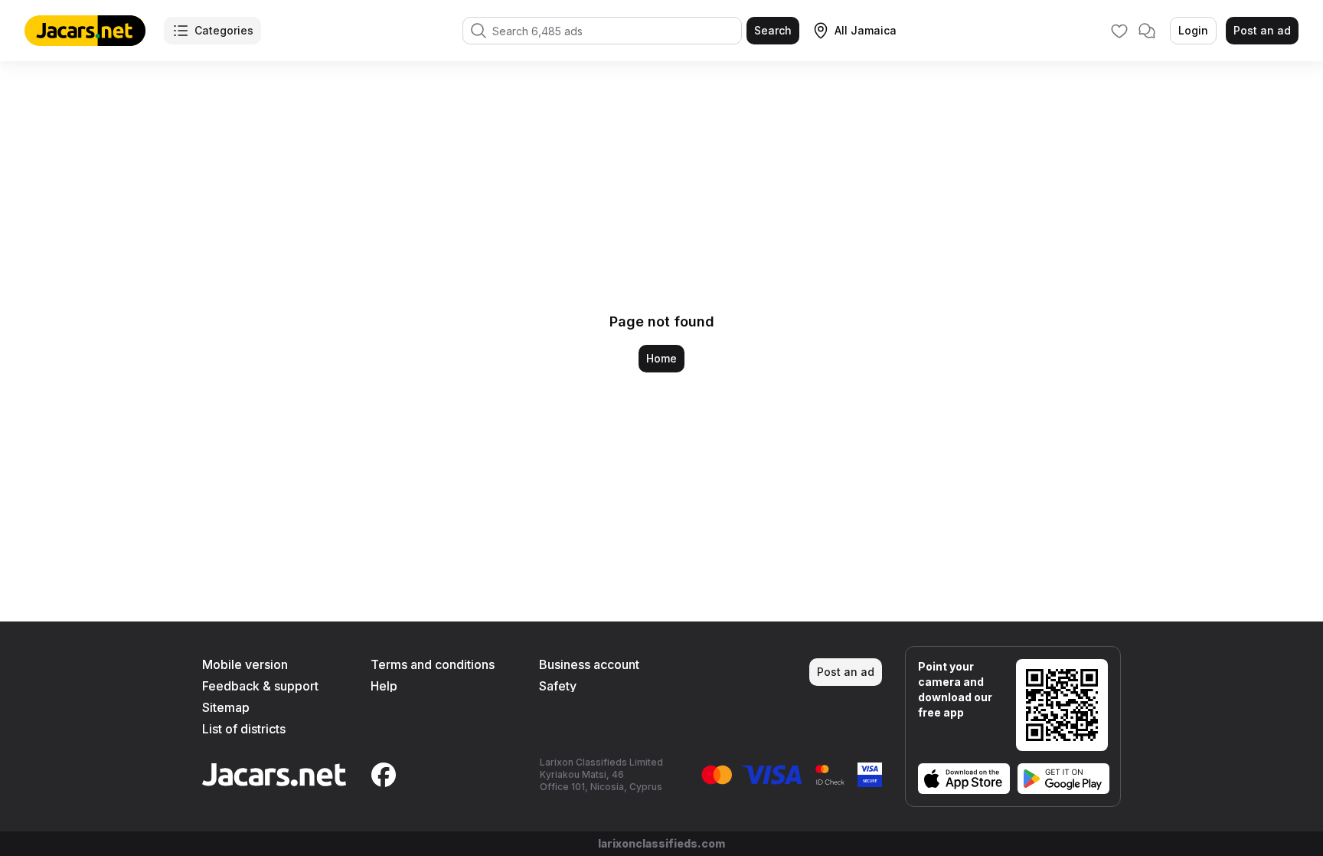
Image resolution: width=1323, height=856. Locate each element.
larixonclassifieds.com (661, 843)
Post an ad (1262, 30)
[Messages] (1147, 30)
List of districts (244, 729)
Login (1193, 30)
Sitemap (226, 707)
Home (661, 358)
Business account (589, 664)
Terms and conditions (433, 664)
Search (773, 30)
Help (384, 686)
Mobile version (245, 664)
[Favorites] (1119, 30)
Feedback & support (260, 686)
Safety (558, 686)
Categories (223, 30)
